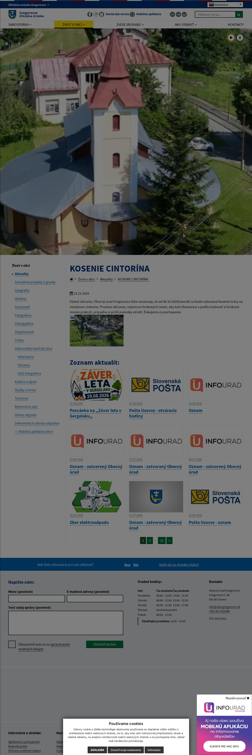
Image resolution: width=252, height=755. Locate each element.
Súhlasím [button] (97, 749)
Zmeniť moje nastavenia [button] (126, 749)
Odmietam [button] (154, 749)
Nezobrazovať (236, 698)
